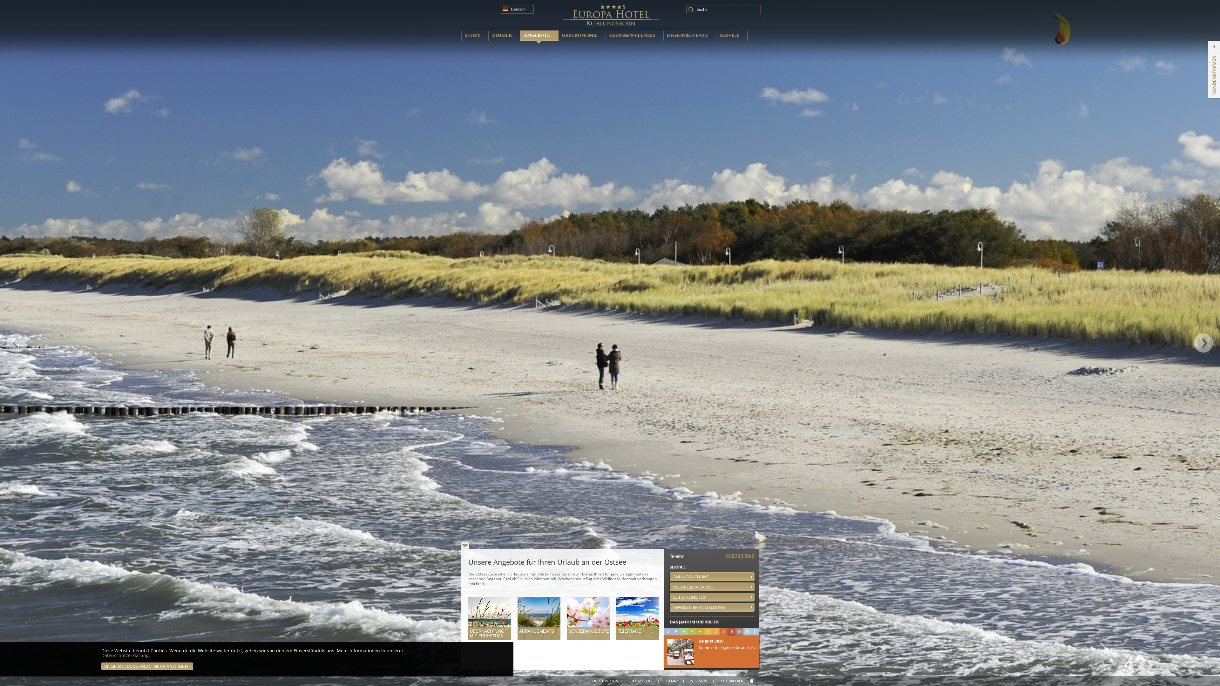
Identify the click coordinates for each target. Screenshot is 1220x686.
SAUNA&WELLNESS (632, 35)
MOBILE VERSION (605, 681)
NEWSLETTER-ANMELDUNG (699, 607)
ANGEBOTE (537, 35)
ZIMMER (502, 35)
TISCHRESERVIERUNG (693, 587)
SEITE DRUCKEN (731, 681)
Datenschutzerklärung (125, 655)
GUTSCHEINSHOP (689, 597)
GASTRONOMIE (580, 35)
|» (701, 652)
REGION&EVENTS (687, 35)
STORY (472, 35)
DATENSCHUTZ (641, 681)
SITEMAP (671, 681)
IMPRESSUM (699, 681)
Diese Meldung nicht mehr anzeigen (146, 666)
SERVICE (729, 35)
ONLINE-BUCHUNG (691, 577)
